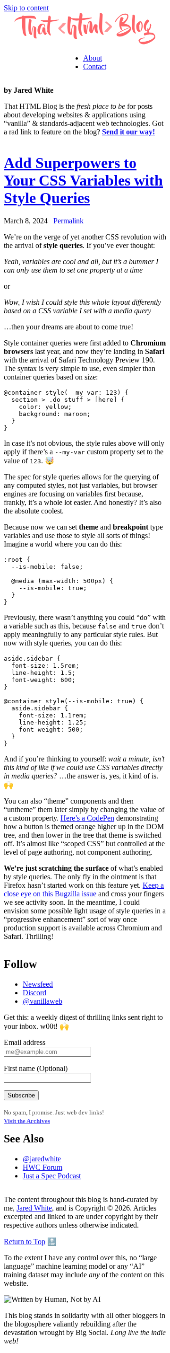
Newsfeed (38, 984)
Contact (94, 66)
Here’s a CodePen (87, 818)
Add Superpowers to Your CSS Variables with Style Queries (83, 180)
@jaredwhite (42, 1159)
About (92, 58)
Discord (34, 993)
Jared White (34, 1208)
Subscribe (21, 1095)
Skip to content (26, 8)
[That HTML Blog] (85, 42)
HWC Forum (42, 1167)
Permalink (68, 221)
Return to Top (24, 1242)
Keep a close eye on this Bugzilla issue (84, 889)
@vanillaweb (42, 1001)
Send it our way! (128, 132)
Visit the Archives (27, 1120)
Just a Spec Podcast (52, 1176)
